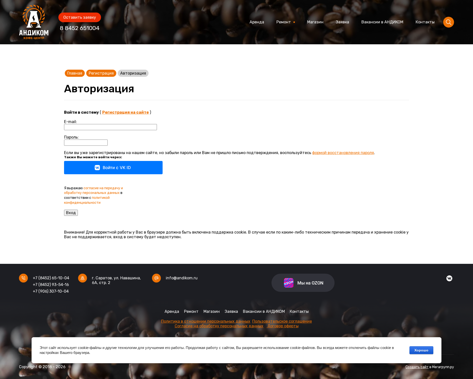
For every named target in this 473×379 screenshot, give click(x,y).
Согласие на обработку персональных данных (219, 326)
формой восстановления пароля (343, 152)
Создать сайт (417, 367)
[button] (79, 17)
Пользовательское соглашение (282, 321)
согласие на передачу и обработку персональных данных (93, 190)
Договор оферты (282, 326)
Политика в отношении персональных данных (205, 321)
